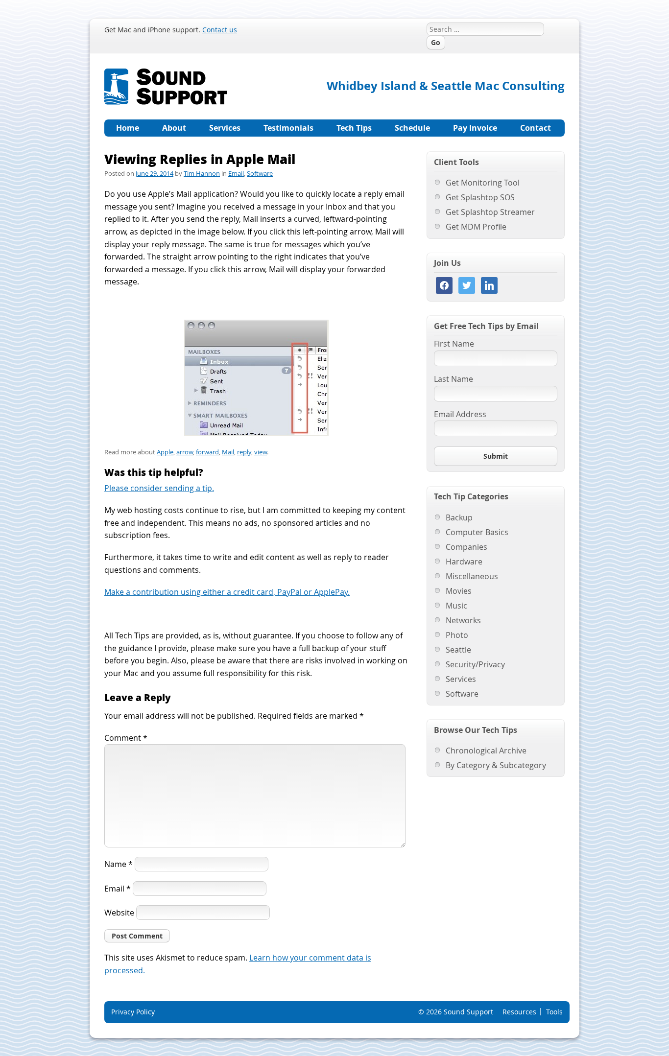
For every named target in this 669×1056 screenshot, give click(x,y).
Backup (459, 517)
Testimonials (288, 127)
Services (224, 127)
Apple (165, 451)
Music (456, 605)
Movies (459, 591)
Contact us (219, 29)
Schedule (412, 127)
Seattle (458, 649)
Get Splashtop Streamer (490, 212)
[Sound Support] (165, 74)
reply (244, 451)
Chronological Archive (486, 750)
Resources (519, 1011)
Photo (457, 635)
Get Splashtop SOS (480, 197)
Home (127, 127)
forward (207, 451)
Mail (228, 451)
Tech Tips (354, 127)
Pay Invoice (475, 127)
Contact (535, 127)
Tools (554, 1011)
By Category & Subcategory (496, 765)
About (174, 127)
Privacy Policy (133, 1011)
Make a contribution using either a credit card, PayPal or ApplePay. (227, 592)
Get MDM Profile (476, 226)
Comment (125, 737)
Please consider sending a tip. (159, 488)
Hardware (464, 561)
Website (119, 912)
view (260, 451)
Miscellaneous (472, 576)
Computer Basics (477, 532)
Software (260, 173)
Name (118, 864)
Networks (463, 620)
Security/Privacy (475, 664)
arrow (184, 451)
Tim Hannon (202, 173)
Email (236, 173)
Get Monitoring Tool (483, 182)
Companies (466, 546)
